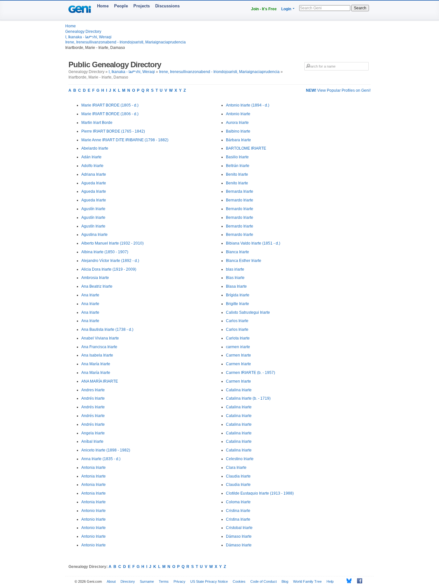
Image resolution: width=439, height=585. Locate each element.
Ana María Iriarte (95, 364)
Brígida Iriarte (237, 295)
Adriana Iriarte (93, 174)
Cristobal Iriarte (239, 527)
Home (103, 6)
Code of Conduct (263, 581)
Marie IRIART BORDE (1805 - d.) (110, 105)
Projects (141, 6)
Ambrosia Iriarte (95, 277)
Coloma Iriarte (238, 502)
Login (286, 9)
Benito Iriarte (237, 174)
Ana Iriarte (90, 295)
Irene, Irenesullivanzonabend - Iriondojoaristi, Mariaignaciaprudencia (125, 42)
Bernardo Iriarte (239, 200)
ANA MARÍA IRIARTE (99, 381)
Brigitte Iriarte (237, 304)
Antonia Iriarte (93, 467)
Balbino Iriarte (238, 131)
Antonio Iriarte (93, 510)
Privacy (179, 581)
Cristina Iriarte (238, 510)
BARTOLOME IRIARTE (246, 148)
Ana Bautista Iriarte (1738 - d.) (107, 329)
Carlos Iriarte (237, 321)
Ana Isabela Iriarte (97, 355)
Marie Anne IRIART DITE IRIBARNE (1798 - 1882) (124, 140)
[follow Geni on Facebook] (358, 581)
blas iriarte (235, 269)
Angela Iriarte (93, 433)
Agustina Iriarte (94, 234)
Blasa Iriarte (236, 286)
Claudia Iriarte (238, 476)
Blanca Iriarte (237, 252)
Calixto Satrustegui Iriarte (248, 312)
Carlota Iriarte (238, 338)
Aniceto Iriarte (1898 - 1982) (105, 450)
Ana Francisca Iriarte (99, 347)
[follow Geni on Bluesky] (347, 581)
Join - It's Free (264, 9)
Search (360, 8)
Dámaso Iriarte (239, 536)
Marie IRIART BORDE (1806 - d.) (110, 114)
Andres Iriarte (93, 390)
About (111, 581)
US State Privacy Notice (209, 581)
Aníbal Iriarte (92, 441)
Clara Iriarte (236, 467)
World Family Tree (307, 581)
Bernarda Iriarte (239, 191)
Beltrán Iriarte (237, 165)
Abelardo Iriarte (94, 148)
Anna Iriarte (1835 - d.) (101, 459)
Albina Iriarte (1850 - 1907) (104, 252)
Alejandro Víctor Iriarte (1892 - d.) (110, 260)
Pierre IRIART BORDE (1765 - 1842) (113, 131)
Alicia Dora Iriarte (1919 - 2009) (108, 269)
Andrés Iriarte (93, 398)
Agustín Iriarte (93, 209)
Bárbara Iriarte (238, 140)
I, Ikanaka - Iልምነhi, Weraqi (88, 37)
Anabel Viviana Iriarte (100, 338)
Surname (147, 581)
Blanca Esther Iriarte (243, 260)
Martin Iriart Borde (96, 122)
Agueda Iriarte (93, 183)
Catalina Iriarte (239, 390)
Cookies (239, 581)
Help (330, 581)
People (121, 6)
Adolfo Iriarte (92, 165)
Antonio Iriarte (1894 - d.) (247, 105)
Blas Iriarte (235, 277)
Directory (128, 581)
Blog (285, 581)
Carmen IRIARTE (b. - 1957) (250, 372)
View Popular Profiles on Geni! (338, 90)
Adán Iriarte (91, 157)
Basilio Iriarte (237, 157)
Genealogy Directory (83, 31)
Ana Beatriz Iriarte (96, 286)
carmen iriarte (238, 347)
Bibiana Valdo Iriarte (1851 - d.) (253, 243)
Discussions (167, 6)
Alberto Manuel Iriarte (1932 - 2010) (112, 243)
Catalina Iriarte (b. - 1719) (248, 398)
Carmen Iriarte (238, 355)
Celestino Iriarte (240, 459)
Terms (164, 581)
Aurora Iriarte (237, 122)
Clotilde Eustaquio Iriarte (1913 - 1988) (260, 493)
